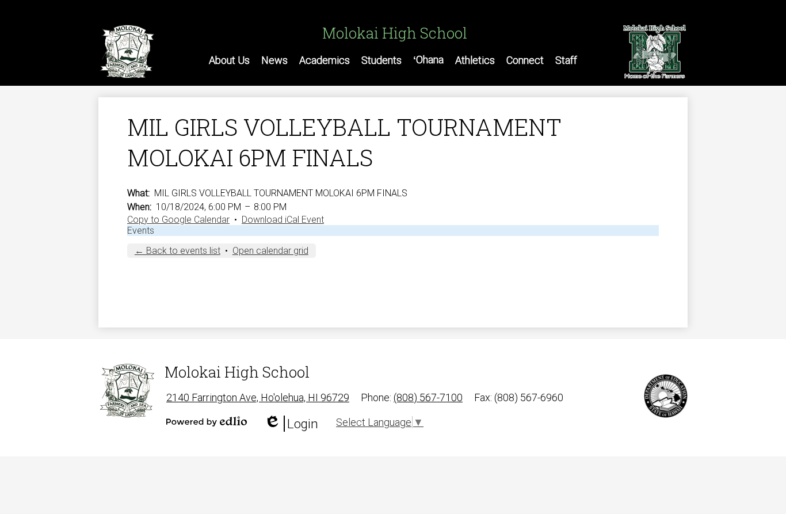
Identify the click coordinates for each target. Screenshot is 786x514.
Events (140, 230)
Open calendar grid (270, 250)
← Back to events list (177, 250)
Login (291, 424)
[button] (229, 59)
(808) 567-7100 (428, 397)
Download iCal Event (283, 219)
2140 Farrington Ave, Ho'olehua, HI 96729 (257, 397)
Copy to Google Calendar (178, 219)
